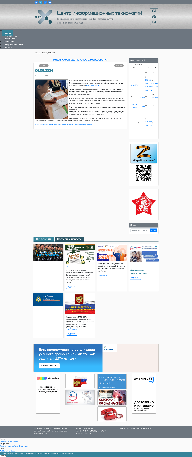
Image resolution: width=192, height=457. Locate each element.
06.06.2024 (155, 83)
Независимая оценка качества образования (80, 60)
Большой (15, 441)
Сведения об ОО (10, 36)
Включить (11, 446)
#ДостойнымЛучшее (93, 85)
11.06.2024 (141, 97)
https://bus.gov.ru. (71, 329)
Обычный (3, 441)
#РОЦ (84, 125)
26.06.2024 (148, 122)
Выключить (3, 446)
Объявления (43, 239)
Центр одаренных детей (13, 44)
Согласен (3, 456)
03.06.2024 (134, 85)
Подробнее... (72, 287)
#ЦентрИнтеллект (76, 125)
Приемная (8, 47)
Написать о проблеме (49, 366)
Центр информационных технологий (99, 13)
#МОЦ (88, 125)
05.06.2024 (148, 80)
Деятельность (10, 39)
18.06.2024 (141, 106)
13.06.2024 (155, 97)
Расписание (9, 42)
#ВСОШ (53, 125)
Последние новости (69, 239)
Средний (9, 441)
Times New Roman (9, 451)
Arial (1, 451)
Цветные (26, 446)
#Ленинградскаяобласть (43, 125)
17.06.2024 (134, 104)
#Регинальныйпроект (63, 125)
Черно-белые (18, 446)
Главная (7, 33)
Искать (153, 230)
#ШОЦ (92, 125)
